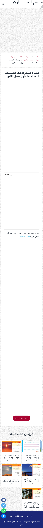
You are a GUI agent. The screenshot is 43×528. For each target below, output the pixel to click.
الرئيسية (36, 56)
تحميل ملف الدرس (22, 418)
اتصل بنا (29, 516)
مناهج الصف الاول (25, 56)
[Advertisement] (21, 28)
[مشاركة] (3, 500)
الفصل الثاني (29, 59)
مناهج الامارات (24, 236)
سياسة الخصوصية (16, 516)
